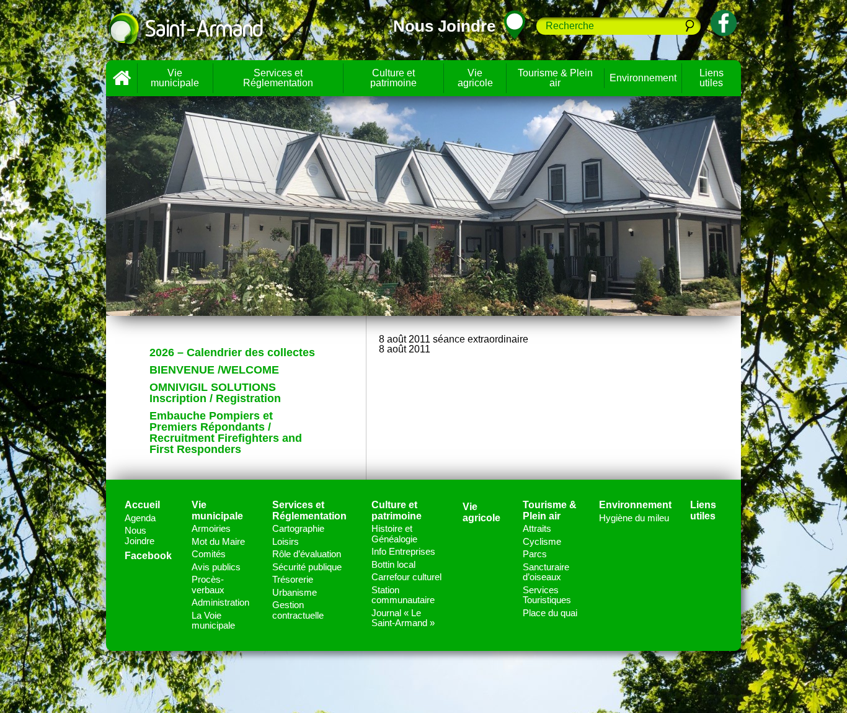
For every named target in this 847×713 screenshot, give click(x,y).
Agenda (140, 518)
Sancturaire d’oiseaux (546, 572)
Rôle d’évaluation (306, 554)
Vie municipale (175, 78)
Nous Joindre (139, 535)
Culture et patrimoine (393, 78)
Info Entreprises (403, 551)
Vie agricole (475, 78)
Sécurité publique (307, 567)
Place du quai (550, 613)
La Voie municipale (213, 620)
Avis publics (216, 567)
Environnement (643, 78)
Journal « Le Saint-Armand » (403, 618)
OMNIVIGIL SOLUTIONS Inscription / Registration (215, 393)
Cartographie (298, 528)
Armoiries (211, 528)
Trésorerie (292, 579)
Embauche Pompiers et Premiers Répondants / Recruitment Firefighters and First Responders (225, 432)
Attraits (537, 528)
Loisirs (285, 541)
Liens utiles (711, 78)
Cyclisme (542, 541)
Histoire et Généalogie (394, 533)
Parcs (535, 554)
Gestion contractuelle (298, 610)
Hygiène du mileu (634, 518)
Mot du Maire (218, 541)
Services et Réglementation (278, 78)
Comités (209, 554)
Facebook (148, 555)
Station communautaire (403, 595)
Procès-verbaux (208, 584)
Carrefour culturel (406, 577)
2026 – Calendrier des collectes (232, 352)
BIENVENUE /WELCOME (214, 370)
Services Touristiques (547, 595)
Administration (220, 602)
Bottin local (393, 564)
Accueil (121, 78)
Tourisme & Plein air (555, 78)
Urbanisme (294, 592)
